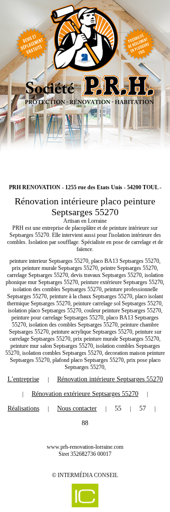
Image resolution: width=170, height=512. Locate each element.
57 (142, 408)
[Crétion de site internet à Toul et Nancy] (85, 495)
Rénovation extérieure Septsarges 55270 (85, 393)
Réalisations (23, 408)
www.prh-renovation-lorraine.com (85, 447)
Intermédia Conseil (88, 475)
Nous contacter (77, 408)
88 (85, 423)
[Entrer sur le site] (85, 87)
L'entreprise (23, 379)
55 (118, 408)
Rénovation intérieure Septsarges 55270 (110, 379)
